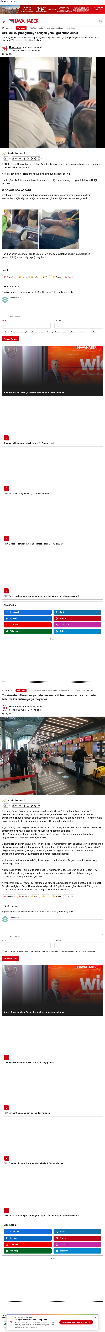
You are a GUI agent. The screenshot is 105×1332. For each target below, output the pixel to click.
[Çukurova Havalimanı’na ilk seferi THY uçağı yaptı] (52, 421)
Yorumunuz (15, 298)
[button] (100, 21)
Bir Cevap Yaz (11, 286)
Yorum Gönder (10, 339)
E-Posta (58, 321)
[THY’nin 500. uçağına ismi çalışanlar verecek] (52, 471)
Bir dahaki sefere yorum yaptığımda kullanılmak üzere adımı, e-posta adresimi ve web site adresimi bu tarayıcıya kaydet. (50, 332)
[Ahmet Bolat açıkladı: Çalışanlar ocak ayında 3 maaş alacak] (52, 371)
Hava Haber (15, 47)
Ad (4, 321)
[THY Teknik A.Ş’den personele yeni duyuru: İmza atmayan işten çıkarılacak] (52, 573)
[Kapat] (102, 9)
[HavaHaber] (24, 21)
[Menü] (4, 21)
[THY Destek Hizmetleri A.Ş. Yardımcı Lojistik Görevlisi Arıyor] (52, 522)
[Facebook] (5, 1324)
